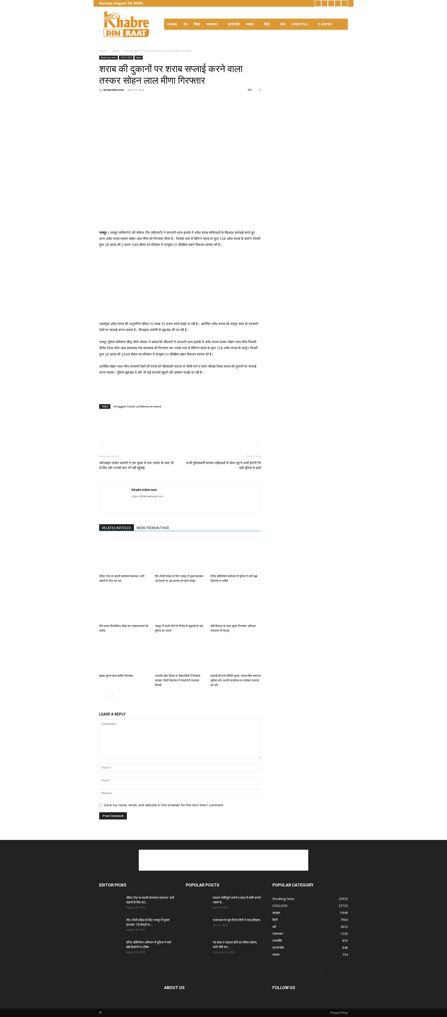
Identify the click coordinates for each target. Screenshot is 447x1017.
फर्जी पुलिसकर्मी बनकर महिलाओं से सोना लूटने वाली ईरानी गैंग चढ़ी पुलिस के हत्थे (223, 465)
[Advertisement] (180, 218)
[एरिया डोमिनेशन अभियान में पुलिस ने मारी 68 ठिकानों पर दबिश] (235, 554)
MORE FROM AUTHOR (153, 528)
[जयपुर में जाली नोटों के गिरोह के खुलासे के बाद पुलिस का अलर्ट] (180, 604)
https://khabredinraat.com (147, 496)
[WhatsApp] (136, 100)
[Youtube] (344, 3)
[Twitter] (331, 3)
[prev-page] (102, 694)
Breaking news (108, 57)
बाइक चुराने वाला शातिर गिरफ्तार (116, 676)
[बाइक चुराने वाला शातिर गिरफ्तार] (124, 654)
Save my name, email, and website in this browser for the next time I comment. (164, 805)
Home (103, 51)
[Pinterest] (125, 100)
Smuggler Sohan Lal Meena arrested (137, 406)
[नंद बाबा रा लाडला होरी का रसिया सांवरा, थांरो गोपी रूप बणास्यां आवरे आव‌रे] (197, 948)
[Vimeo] (338, 3)
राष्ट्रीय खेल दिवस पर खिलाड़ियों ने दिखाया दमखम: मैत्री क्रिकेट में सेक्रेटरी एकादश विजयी (177, 680)
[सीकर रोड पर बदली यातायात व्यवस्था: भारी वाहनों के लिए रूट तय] (124, 554)
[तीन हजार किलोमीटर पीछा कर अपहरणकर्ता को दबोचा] (124, 604)
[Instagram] (324, 3)
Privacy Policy (339, 1013)
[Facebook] (318, 3)
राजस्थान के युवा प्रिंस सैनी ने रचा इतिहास (236, 920)
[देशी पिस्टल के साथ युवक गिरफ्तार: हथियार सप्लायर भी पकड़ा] (235, 604)
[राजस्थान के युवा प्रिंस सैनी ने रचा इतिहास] (197, 926)
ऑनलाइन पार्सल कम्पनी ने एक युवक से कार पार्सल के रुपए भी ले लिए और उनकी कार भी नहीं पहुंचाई (136, 465)
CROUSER (126, 57)
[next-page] (109, 694)
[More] (158, 100)
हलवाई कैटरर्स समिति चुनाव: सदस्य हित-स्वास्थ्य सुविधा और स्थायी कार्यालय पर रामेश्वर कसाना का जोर (235, 680)
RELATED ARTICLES (116, 528)
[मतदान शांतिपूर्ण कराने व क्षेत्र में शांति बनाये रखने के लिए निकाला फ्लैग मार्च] (197, 903)
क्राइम (115, 51)
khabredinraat (113, 89)
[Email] (146, 100)
